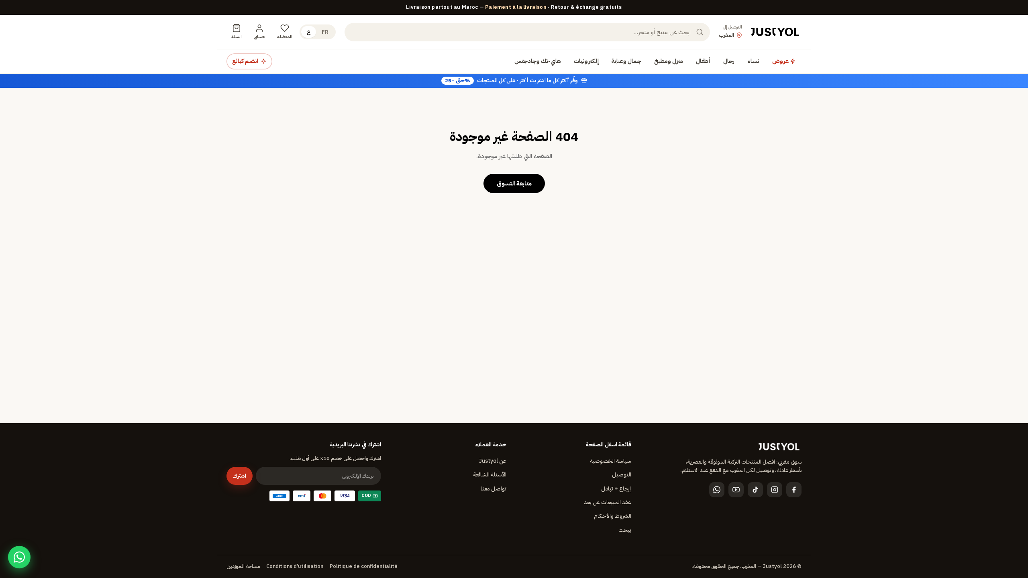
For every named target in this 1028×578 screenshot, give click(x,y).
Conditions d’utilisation (294, 566)
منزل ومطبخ (668, 61)
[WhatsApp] (716, 489)
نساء (753, 61)
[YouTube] (736, 489)
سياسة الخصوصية (610, 461)
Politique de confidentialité (364, 566)
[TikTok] (755, 489)
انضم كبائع (245, 61)
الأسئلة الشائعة (489, 474)
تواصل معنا (493, 488)
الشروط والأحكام (612, 516)
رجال (728, 61)
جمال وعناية (626, 61)
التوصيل (621, 474)
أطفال (703, 61)
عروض (781, 61)
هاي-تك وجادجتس (537, 61)
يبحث (624, 530)
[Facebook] (794, 489)
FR (325, 32)
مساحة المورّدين (243, 566)
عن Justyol (492, 461)
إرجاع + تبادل (616, 488)
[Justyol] (775, 32)
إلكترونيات (586, 61)
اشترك (239, 476)
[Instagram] (774, 489)
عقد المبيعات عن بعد (607, 502)
